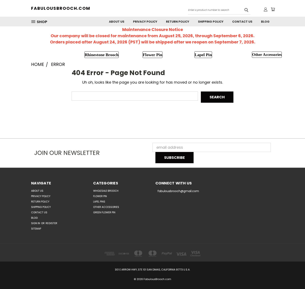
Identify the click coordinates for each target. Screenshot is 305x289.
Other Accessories (106, 207)
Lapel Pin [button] (203, 54)
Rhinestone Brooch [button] (101, 54)
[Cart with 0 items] (273, 9)
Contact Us (242, 22)
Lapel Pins (99, 201)
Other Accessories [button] (267, 54)
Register (51, 223)
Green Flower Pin (104, 212)
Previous (292, 276)
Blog (265, 22)
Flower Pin (100, 196)
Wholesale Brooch (105, 191)
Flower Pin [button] (152, 54)
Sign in (36, 223)
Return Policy (177, 22)
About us (116, 22)
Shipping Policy (210, 22)
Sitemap (36, 228)
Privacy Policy (145, 22)
